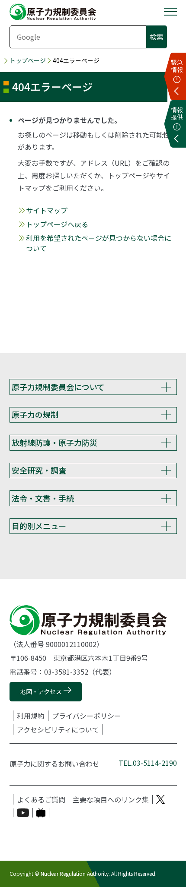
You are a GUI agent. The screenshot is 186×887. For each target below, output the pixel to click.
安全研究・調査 (39, 470)
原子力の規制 (35, 414)
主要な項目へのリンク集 (111, 799)
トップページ (28, 60)
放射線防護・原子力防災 (54, 442)
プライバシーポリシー (86, 715)
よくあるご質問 (41, 799)
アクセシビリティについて (58, 729)
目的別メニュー (39, 525)
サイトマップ (46, 210)
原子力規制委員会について (58, 386)
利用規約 (31, 715)
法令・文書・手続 (43, 498)
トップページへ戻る (57, 224)
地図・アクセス (41, 691)
